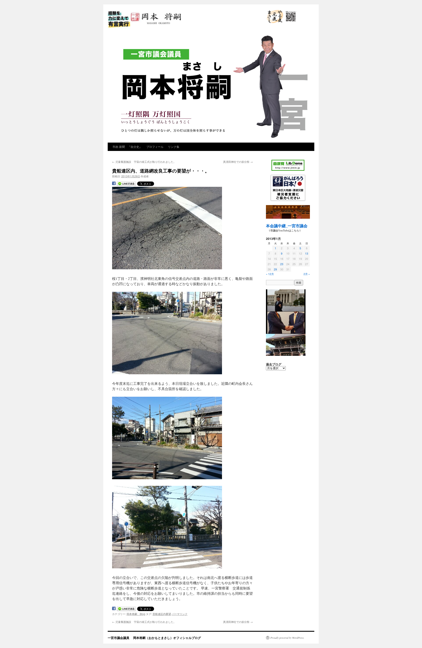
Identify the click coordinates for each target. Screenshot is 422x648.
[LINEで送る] (126, 184)
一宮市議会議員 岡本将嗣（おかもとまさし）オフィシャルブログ (182, 28)
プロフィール (155, 147)
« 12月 (270, 274)
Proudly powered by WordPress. (287, 637)
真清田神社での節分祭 (238, 161)
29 (275, 269)
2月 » (307, 274)
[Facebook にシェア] (114, 184)
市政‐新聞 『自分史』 (127, 147)
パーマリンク (179, 614)
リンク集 (173, 147)
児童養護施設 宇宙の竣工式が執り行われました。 (144, 161)
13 (306, 253)
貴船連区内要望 (162, 614)
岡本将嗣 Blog (136, 614)
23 (281, 264)
